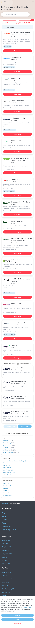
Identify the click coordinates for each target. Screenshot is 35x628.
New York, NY (6, 572)
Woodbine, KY (6, 547)
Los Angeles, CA (7, 579)
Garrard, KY (6, 550)
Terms (4, 523)
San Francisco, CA (8, 589)
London (4, 575)
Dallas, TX (5, 596)
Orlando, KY (6, 564)
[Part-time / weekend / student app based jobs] (4, 2)
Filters (7, 22)
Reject (17, 619)
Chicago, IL (5, 582)
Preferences (17, 623)
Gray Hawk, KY (7, 554)
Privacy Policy (6, 526)
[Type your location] (15, 14)
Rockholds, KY (6, 540)
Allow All (17, 615)
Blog (3, 513)
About (4, 516)
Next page (24, 426)
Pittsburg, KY (6, 560)
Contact (4, 520)
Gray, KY (4, 557)
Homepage (5, 503)
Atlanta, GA (6, 592)
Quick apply (17, 50)
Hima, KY (5, 544)
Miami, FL (5, 585)
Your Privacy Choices (9, 530)
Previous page (10, 426)
